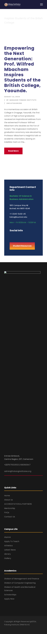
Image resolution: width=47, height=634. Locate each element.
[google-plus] (15, 235)
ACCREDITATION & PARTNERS (18, 504)
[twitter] (27, 235)
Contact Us (9, 516)
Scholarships (10, 594)
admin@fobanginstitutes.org (17, 471)
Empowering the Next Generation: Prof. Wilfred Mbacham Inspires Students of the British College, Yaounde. (22, 69)
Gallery (7, 558)
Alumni (7, 537)
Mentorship (9, 508)
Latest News (10, 549)
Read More (13, 151)
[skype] (23, 235)
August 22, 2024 (12, 97)
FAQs (6, 512)
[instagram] (32, 235)
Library (7, 554)
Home (7, 495)
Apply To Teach (11, 541)
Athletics (8, 545)
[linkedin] (19, 235)
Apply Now (9, 598)
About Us (8, 499)
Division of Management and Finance (21, 578)
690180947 (25, 464)
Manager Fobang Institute (23, 100)
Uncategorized (14, 103)
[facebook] (10, 235)
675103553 (14, 464)
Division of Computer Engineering (20, 582)
